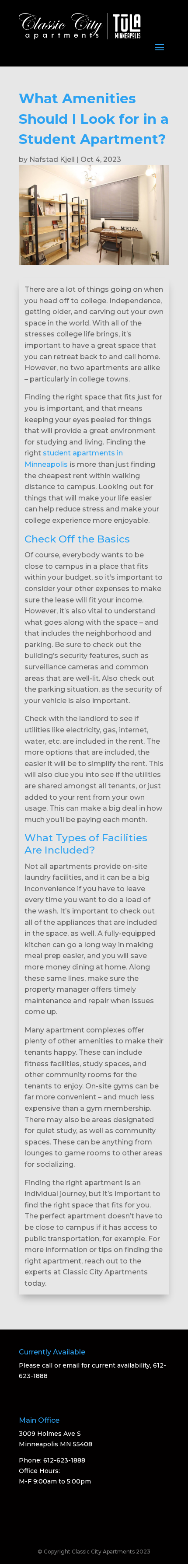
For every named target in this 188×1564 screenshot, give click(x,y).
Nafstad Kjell (52, 159)
